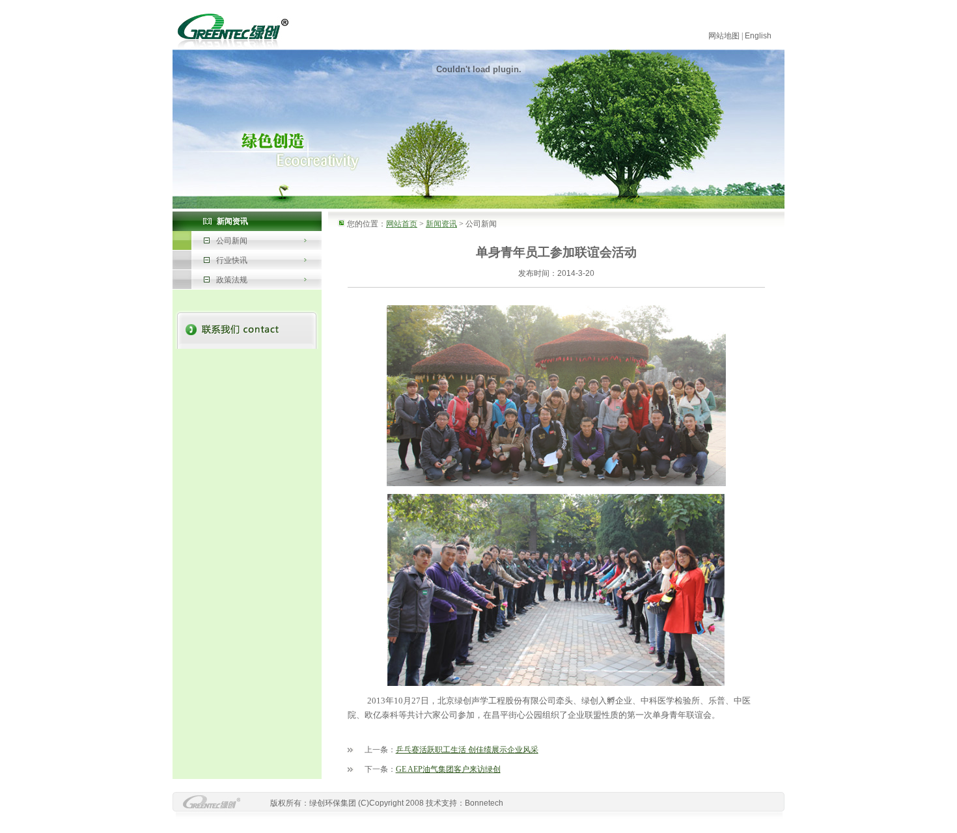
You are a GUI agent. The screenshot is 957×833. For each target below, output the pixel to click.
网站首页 (401, 223)
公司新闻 (231, 240)
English (758, 35)
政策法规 (231, 279)
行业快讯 (231, 260)
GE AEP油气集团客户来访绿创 (448, 769)
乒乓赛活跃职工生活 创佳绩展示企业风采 (467, 749)
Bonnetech (484, 803)
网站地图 (724, 35)
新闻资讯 (441, 223)
